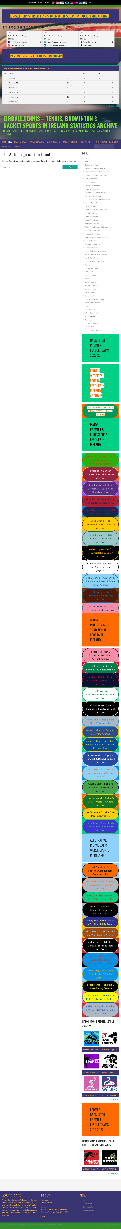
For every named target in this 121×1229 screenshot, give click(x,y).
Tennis (97, 142)
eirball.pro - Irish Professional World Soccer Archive (100, 694)
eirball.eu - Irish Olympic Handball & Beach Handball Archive (100, 759)
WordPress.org (88, 1210)
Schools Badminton (92, 189)
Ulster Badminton (86, 142)
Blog (10, 142)
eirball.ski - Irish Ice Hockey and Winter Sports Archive (100, 501)
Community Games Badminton (96, 192)
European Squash (91, 285)
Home (4, 142)
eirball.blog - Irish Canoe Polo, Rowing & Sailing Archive (100, 974)
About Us (18, 146)
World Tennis (90, 316)
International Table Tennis (94, 299)
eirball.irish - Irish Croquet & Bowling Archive (100, 732)
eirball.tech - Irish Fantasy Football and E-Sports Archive (100, 885)
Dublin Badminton (91, 213)
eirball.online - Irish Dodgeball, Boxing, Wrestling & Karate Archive (100, 960)
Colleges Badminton (92, 186)
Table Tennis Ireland (92, 303)
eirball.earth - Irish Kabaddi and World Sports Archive (100, 933)
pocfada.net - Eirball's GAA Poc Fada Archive (100, 814)
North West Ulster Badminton (96, 254)
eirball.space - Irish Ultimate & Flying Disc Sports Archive (100, 910)
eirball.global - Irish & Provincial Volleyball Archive (100, 538)
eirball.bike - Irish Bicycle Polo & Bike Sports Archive (100, 997)
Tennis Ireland (90, 275)
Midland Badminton (92, 223)
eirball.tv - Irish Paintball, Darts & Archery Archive (100, 897)
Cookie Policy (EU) (91, 323)
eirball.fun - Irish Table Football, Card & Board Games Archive (100, 871)
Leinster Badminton (54, 142)
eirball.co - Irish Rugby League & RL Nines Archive (100, 668)
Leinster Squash (91, 289)
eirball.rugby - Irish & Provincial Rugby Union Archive (100, 553)
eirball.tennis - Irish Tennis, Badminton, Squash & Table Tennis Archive (100, 581)
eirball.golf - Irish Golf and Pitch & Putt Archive (100, 721)
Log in (85, 1200)
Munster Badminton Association (97, 237)
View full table (113, 106)
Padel (87, 306)
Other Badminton (91, 182)
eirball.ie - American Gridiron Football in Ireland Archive (100, 474)
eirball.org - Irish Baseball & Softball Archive (100, 512)
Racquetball (89, 292)
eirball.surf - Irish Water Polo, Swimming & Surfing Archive (100, 773)
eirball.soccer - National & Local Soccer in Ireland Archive (100, 567)
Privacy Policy (90, 327)
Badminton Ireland (20, 142)
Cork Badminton (91, 241)
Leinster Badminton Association (97, 210)
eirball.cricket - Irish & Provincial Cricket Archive (100, 608)
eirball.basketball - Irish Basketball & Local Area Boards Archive (100, 489)
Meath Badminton (91, 220)
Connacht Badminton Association (97, 199)
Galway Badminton (92, 203)
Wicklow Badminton (92, 230)
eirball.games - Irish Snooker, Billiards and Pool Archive (100, 709)
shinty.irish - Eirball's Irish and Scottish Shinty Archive (100, 922)
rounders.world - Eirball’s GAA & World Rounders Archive (100, 802)
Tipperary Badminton (93, 244)
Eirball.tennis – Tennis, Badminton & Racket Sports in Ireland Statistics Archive (60, 122)
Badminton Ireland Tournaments (97, 172)
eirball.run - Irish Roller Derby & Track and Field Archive (100, 946)
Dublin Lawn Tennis (92, 268)
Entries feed (87, 1204)
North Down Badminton (93, 258)
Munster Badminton (70, 142)
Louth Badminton (91, 216)
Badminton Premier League (95, 168)
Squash (104, 142)
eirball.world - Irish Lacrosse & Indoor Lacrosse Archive (100, 524)
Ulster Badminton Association (96, 251)
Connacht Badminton (37, 142)
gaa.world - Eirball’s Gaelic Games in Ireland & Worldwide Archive (100, 460)
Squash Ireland (90, 282)
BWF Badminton (91, 179)
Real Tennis (89, 272)
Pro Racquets (7, 146)
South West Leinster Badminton (97, 227)
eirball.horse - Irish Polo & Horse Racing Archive (100, 986)
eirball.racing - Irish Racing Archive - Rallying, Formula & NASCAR (100, 1010)
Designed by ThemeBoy (111, 1224)
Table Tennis (113, 142)
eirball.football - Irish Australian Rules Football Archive (100, 680)
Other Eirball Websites (93, 330)
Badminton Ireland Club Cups (96, 175)
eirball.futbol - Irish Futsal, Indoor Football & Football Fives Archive (100, 744)
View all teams (113, 1099)
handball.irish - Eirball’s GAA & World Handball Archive (100, 787)
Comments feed (89, 1207)
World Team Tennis (92, 313)
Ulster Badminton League (94, 261)
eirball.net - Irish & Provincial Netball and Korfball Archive (100, 655)
